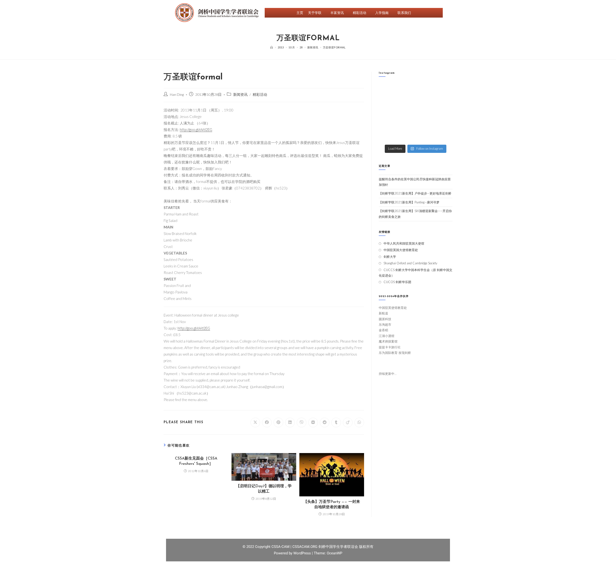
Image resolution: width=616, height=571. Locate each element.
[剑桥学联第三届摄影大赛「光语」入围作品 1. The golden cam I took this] (387, 112)
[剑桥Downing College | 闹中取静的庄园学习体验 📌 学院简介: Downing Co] (387, 89)
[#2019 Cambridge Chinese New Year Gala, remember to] (444, 124)
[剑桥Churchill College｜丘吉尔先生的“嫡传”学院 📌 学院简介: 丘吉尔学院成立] (444, 89)
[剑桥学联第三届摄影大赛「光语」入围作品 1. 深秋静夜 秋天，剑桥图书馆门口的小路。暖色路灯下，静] (406, 112)
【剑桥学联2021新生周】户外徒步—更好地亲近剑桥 (415, 193)
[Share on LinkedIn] (290, 422)
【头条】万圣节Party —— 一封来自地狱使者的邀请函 (331, 504)
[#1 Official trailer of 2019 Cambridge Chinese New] (425, 136)
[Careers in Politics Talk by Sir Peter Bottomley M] (444, 101)
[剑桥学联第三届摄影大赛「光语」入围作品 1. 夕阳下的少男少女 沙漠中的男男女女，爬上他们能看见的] (444, 112)
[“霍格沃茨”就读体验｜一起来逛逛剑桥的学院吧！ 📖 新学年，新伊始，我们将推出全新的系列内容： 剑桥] (425, 101)
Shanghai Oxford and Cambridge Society (410, 263)
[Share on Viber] (301, 422)
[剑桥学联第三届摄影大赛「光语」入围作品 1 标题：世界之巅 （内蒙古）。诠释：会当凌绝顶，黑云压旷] (387, 124)
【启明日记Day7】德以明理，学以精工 (264, 488)
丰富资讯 (337, 13)
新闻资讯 (240, 94)
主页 (299, 13)
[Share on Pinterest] (278, 422)
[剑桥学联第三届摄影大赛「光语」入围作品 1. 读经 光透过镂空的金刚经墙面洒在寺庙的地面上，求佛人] (425, 112)
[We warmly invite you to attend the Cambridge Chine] (444, 136)
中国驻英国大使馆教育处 (401, 250)
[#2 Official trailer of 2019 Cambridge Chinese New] (406, 136)
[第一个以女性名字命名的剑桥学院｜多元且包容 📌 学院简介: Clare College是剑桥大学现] (406, 101)
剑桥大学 (390, 257)
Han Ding (177, 94)
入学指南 (382, 13)
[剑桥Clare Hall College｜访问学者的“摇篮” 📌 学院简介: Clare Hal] (425, 89)
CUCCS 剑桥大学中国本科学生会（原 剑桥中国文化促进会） (415, 272)
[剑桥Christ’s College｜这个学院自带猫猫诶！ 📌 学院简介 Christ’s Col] (387, 101)
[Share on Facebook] (267, 422)
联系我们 (404, 13)
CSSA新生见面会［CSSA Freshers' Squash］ (196, 461)
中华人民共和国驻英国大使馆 (404, 243)
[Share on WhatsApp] (359, 422)
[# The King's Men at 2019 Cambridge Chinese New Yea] (387, 136)
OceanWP (334, 553)
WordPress (302, 553)
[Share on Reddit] (324, 422)
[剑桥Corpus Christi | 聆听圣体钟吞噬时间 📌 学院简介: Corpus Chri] (406, 89)
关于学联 (314, 13)
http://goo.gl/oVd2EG (196, 129)
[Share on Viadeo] (348, 422)
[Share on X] (255, 422)
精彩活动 (359, 13)
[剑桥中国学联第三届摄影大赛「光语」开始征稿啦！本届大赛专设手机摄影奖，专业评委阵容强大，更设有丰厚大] (425, 124)
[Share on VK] (313, 422)
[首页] (271, 47)
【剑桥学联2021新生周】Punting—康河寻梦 (409, 202)
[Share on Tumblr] (336, 422)
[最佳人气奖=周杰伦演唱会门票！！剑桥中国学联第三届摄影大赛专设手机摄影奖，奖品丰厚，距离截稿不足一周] (406, 124)
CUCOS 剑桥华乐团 (397, 282)
